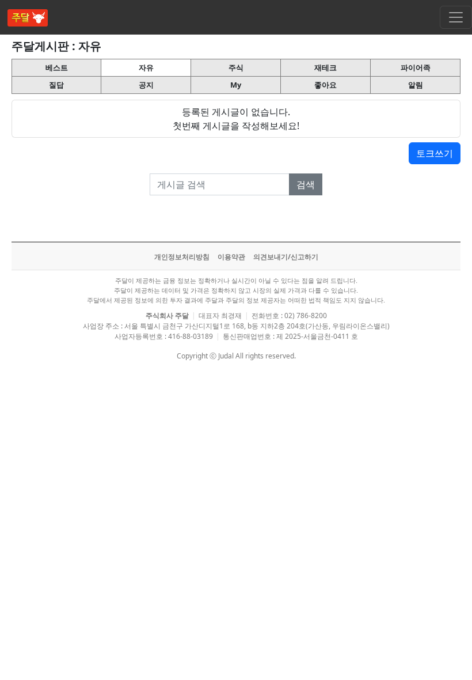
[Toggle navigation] (456, 17)
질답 (56, 85)
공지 (146, 85)
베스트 (56, 67)
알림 (415, 85)
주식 (236, 67)
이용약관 (231, 257)
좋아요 (325, 85)
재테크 (325, 67)
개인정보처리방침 (182, 257)
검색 (305, 184)
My (235, 85)
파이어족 (416, 67)
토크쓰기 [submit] (434, 153)
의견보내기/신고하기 (285, 257)
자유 (146, 67)
